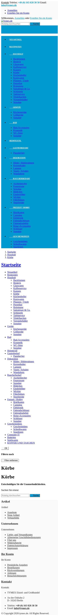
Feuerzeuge (18, 186)
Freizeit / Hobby (19, 208)
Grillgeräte (18, 115)
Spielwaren (12, 440)
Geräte (15, 107)
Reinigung (18, 86)
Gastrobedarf (18, 148)
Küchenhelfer (19, 75)
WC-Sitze (18, 133)
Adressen (11, 573)
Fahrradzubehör (20, 223)
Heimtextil (15, 141)
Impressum (12, 548)
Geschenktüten (20, 241)
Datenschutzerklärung (17, 545)
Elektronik (18, 218)
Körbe (16, 72)
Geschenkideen (19, 236)
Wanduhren (18, 173)
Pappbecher (19, 153)
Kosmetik (18, 130)
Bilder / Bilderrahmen (23, 163)
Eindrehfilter (19, 194)
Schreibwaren (19, 244)
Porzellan (17, 83)
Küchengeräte (20, 112)
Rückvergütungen (15, 570)
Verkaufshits (13, 517)
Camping (17, 215)
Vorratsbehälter (20, 99)
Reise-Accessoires (22, 226)
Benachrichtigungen (16, 575)
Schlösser (17, 228)
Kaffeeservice (19, 67)
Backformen (19, 59)
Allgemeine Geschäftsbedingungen (24, 537)
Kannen (17, 69)
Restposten (15, 47)
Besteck (17, 61)
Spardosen (18, 247)
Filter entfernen (10, 460)
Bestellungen (13, 567)
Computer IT (13, 434)
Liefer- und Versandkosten (20, 534)
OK (4, 448)
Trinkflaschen (19, 97)
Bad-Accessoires (21, 127)
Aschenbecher (20, 183)
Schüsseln (18, 91)
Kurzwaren (18, 78)
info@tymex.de (9, 5)
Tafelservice (19, 94)
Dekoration (17, 158)
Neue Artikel (13, 515)
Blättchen (17, 191)
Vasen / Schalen (20, 171)
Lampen (17, 168)
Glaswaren (18, 64)
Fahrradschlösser (21, 220)
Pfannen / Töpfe (21, 80)
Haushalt (16, 54)
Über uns (11, 540)
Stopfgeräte (18, 202)
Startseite (11, 264)
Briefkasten (18, 212)
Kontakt (5, 2)
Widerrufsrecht (14, 542)
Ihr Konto (7, 554)
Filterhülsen (19, 200)
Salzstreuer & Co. (21, 88)
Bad (13, 123)
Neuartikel (15, 40)
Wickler (17, 197)
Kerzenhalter (19, 165)
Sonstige (17, 102)
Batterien (11, 437)
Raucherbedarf (19, 179)
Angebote (12, 512)
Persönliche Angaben (17, 565)
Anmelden (12, 10)
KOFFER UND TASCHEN (21, 443)
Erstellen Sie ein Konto (18, 13)
